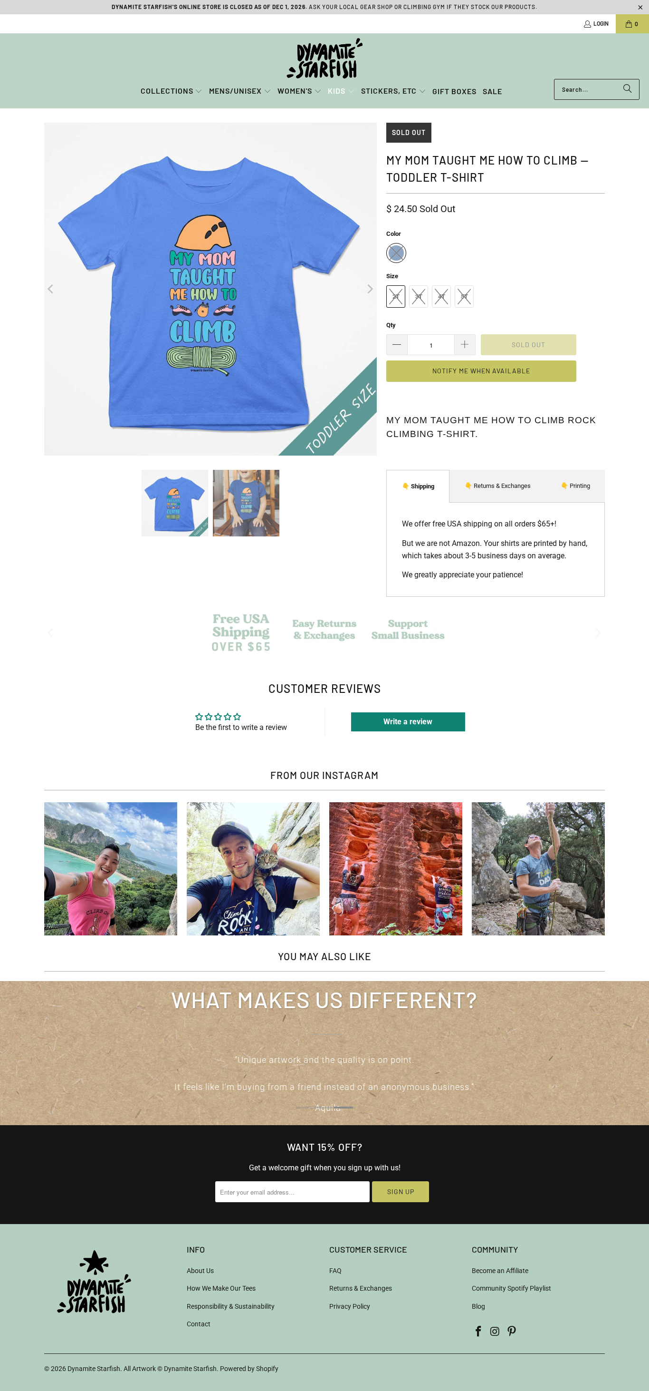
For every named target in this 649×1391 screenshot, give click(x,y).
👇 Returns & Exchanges (498, 485)
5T (464, 296)
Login (601, 23)
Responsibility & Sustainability (231, 1306)
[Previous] (51, 289)
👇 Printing (575, 485)
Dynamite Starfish (93, 1368)
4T (441, 296)
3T (418, 296)
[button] (172, 91)
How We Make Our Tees (221, 1288)
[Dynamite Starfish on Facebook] (479, 1332)
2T (396, 296)
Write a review (407, 721)
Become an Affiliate (500, 1270)
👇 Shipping (418, 486)
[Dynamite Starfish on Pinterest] (512, 1332)
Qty (391, 325)
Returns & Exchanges (360, 1288)
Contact (198, 1324)
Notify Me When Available (481, 371)
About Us (200, 1270)
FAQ (335, 1270)
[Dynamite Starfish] (324, 58)
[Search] (627, 89)
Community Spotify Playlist (511, 1288)
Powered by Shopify (249, 1368)
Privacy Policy (349, 1306)
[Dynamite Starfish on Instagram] (495, 1332)
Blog (478, 1306)
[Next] (369, 289)
